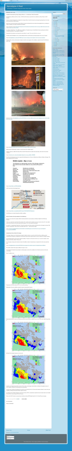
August (56, 30)
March (56, 38)
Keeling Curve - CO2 (56, 71)
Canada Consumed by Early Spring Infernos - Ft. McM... (60, 36)
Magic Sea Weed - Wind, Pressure (58, 72)
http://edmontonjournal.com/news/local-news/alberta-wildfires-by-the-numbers (22, 147)
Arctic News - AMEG (56, 58)
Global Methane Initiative (57, 70)
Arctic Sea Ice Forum (56, 61)
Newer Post (8, 430)
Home (28, 430)
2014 (55, 44)
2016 (55, 26)
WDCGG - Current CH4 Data (57, 81)
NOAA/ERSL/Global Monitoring (58, 78)
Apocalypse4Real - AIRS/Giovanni (58, 50)
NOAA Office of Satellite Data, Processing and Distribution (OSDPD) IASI (59, 76)
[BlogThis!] (23, 399)
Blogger (47, 441)
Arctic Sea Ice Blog (56, 60)
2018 (55, 23)
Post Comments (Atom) (15, 432)
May (56, 34)
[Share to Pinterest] (26, 399)
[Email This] (22, 399)
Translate (60, 90)
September (57, 28)
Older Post (48, 430)
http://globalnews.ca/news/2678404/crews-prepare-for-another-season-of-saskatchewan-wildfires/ (27, 245)
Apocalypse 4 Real (15, 6)
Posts (8, 436)
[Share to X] (24, 399)
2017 (55, 24)
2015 (55, 42)
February (56, 39)
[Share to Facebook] (25, 399)
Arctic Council (55, 57)
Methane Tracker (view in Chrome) (58, 74)
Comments (9, 438)
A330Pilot (39, 441)
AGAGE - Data (55, 49)
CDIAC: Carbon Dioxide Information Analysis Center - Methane (59, 65)
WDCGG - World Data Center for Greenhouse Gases (58, 85)
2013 (55, 45)
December (57, 27)
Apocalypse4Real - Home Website (58, 54)
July (55, 31)
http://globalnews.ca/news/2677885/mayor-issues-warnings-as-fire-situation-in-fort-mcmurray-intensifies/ (27, 37)
